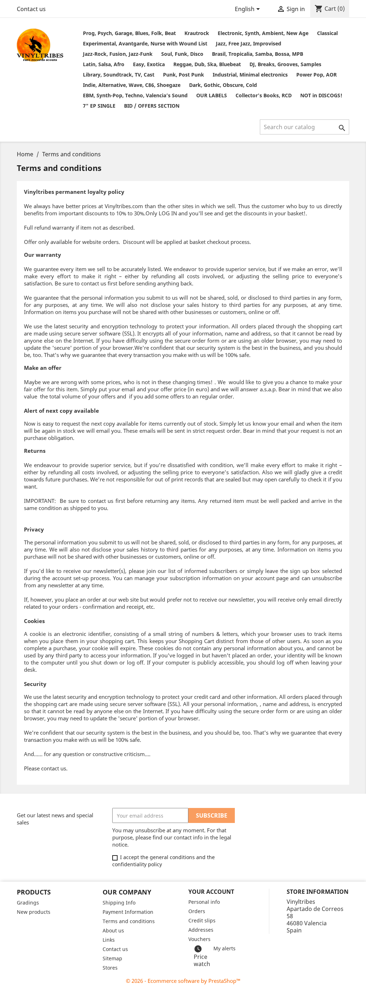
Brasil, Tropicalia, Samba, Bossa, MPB (257, 53)
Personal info (204, 901)
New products (33, 911)
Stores (110, 967)
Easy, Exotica (149, 64)
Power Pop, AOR (316, 74)
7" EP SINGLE (99, 105)
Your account (211, 892)
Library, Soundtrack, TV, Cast (118, 74)
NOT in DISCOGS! (321, 95)
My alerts (224, 948)
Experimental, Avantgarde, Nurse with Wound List (145, 43)
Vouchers (199, 939)
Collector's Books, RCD (264, 95)
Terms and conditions (129, 921)
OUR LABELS (211, 95)
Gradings (28, 902)
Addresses (200, 929)
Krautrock (196, 33)
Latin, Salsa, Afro (103, 64)
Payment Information (128, 911)
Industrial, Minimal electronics (250, 74)
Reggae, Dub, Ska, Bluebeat (207, 64)
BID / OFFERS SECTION (151, 105)
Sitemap (112, 958)
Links (109, 939)
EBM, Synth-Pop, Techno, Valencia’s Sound (135, 95)
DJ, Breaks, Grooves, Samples (285, 64)
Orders (196, 911)
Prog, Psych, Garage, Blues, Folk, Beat (129, 33)
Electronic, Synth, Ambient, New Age (263, 33)
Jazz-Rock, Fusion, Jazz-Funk (118, 53)
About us (113, 930)
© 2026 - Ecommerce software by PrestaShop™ (183, 980)
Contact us (31, 9)
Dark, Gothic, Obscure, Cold (223, 85)
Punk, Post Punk (183, 74)
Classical (327, 33)
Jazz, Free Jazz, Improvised (248, 43)
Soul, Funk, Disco (182, 53)
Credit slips (202, 920)
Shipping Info (119, 902)
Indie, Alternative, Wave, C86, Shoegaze (131, 85)
